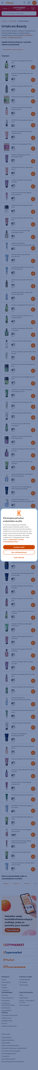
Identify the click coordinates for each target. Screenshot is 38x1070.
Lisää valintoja (19, 557)
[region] (19, 535)
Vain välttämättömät (19, 552)
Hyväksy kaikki (19, 547)
